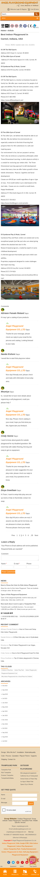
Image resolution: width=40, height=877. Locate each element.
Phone (29, 564)
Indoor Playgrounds (31, 670)
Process (8, 756)
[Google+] (17, 863)
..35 (31, 535)
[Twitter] (13, 863)
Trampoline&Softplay (7, 778)
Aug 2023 (5, 694)
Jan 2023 (5, 715)
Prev (13, 535)
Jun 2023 (5, 702)
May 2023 (5, 707)
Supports (34, 756)
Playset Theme (25, 756)
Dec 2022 (5, 720)
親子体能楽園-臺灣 (7, 613)
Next (36, 535)
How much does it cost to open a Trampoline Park (18, 604)
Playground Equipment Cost (9, 673)
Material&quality (30, 752)
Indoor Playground (14, 820)
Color (3, 756)
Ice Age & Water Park (26, 781)
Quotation (15, 756)
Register (24, 9)
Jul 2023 (4, 698)
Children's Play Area (7, 670)
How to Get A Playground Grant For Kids (25, 653)
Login (17, 9)
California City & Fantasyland (29, 776)
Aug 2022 (5, 737)
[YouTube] (26, 863)
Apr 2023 (4, 711)
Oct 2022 (4, 728)
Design (3, 752)
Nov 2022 (5, 724)
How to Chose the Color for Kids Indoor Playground (19, 585)
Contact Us (11, 759)
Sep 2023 (5, 690)
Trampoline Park (6, 769)
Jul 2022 (4, 741)
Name (4, 564)
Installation (20, 752)
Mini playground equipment (28, 773)
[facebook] (8, 863)
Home (3, 31)
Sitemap (31, 832)
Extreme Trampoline (7, 775)
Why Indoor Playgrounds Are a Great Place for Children (16, 676)
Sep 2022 (5, 732)
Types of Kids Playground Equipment (14, 594)
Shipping (4, 759)
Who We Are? (11, 752)
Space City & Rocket (26, 784)
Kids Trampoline (6, 772)
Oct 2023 (4, 685)
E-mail (17, 564)
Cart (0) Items (35, 9)
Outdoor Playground (24, 819)
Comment (4, 554)
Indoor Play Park (19, 670)
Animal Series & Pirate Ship (28, 779)
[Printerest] (22, 863)
